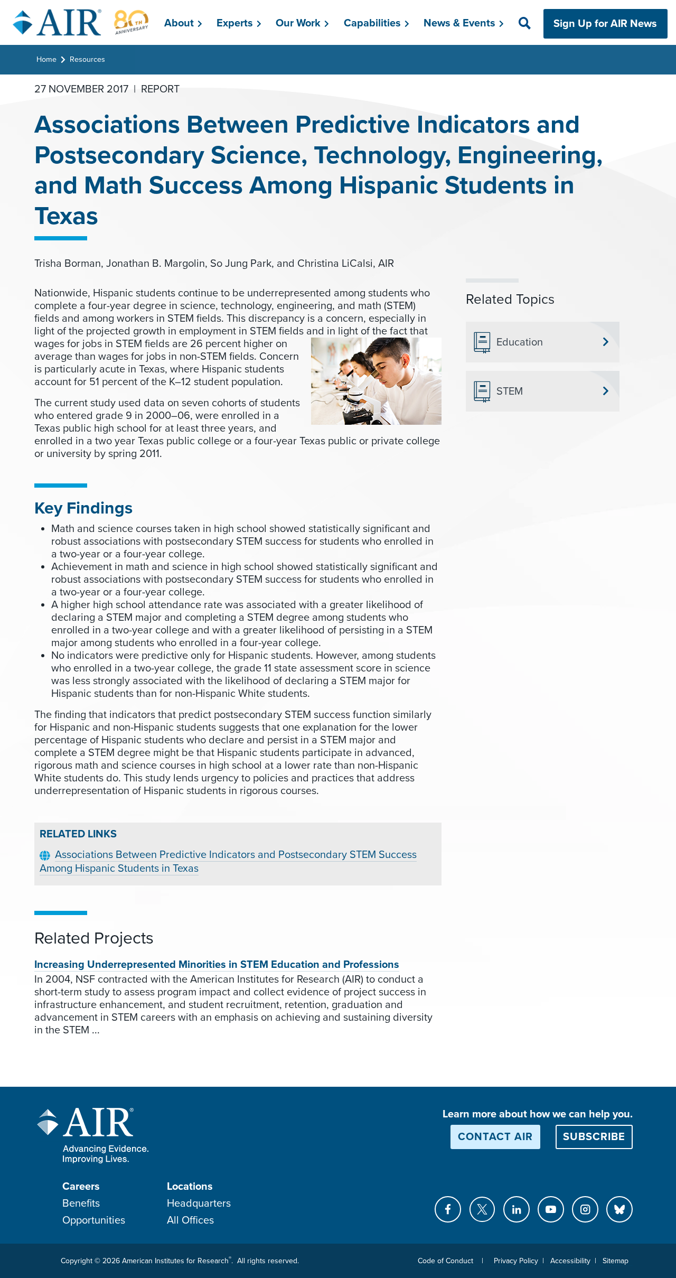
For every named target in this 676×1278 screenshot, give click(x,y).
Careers (81, 1186)
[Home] (81, 22)
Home (46, 59)
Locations (190, 1186)
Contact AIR (495, 1137)
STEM (509, 391)
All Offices (190, 1220)
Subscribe (594, 1137)
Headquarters (199, 1203)
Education (519, 342)
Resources (87, 59)
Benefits (81, 1203)
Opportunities (93, 1220)
